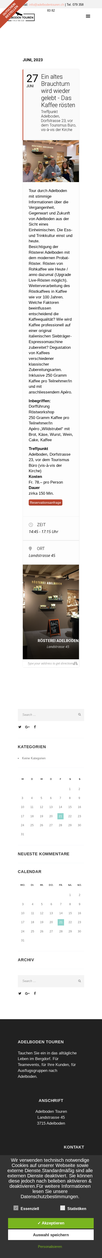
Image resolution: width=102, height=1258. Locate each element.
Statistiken (76, 1209)
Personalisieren (50, 1247)
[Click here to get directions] (75, 663)
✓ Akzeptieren (50, 1223)
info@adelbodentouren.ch (47, 4)
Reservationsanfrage (45, 502)
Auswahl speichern (51, 1235)
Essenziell (30, 1209)
